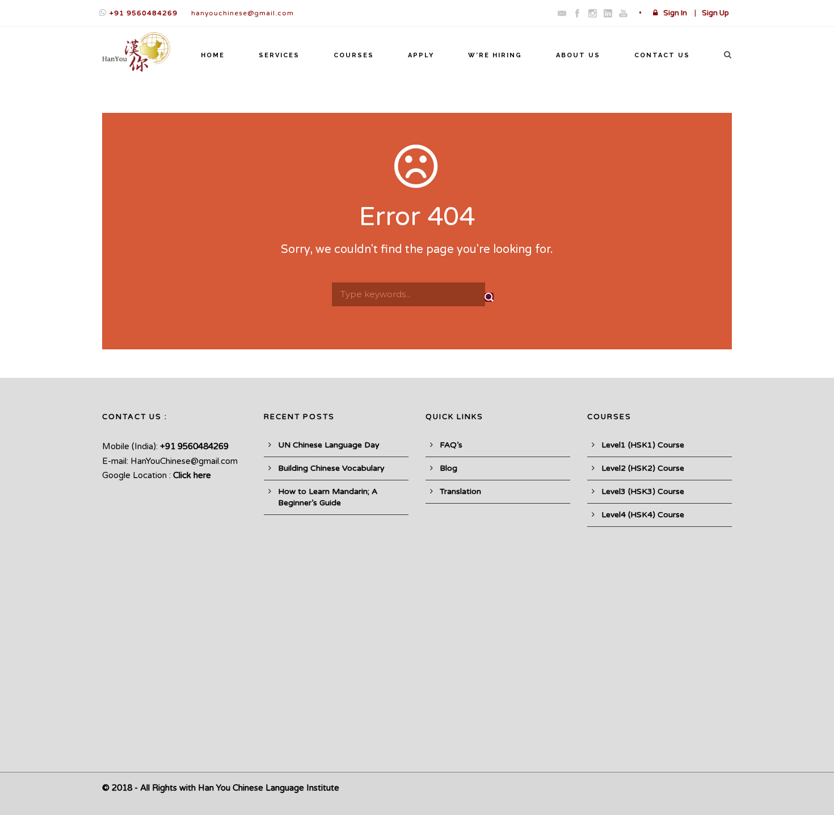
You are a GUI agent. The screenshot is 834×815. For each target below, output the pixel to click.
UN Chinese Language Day (329, 445)
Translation (460, 491)
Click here (192, 475)
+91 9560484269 (143, 13)
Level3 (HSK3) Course (642, 491)
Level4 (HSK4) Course (642, 515)
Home (213, 55)
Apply (421, 55)
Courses (354, 55)
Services (279, 55)
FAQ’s (451, 445)
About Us (578, 55)
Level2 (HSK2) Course (642, 468)
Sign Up (715, 13)
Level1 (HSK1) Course (642, 445)
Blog (448, 468)
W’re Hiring (495, 55)
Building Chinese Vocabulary (331, 468)
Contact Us (662, 55)
